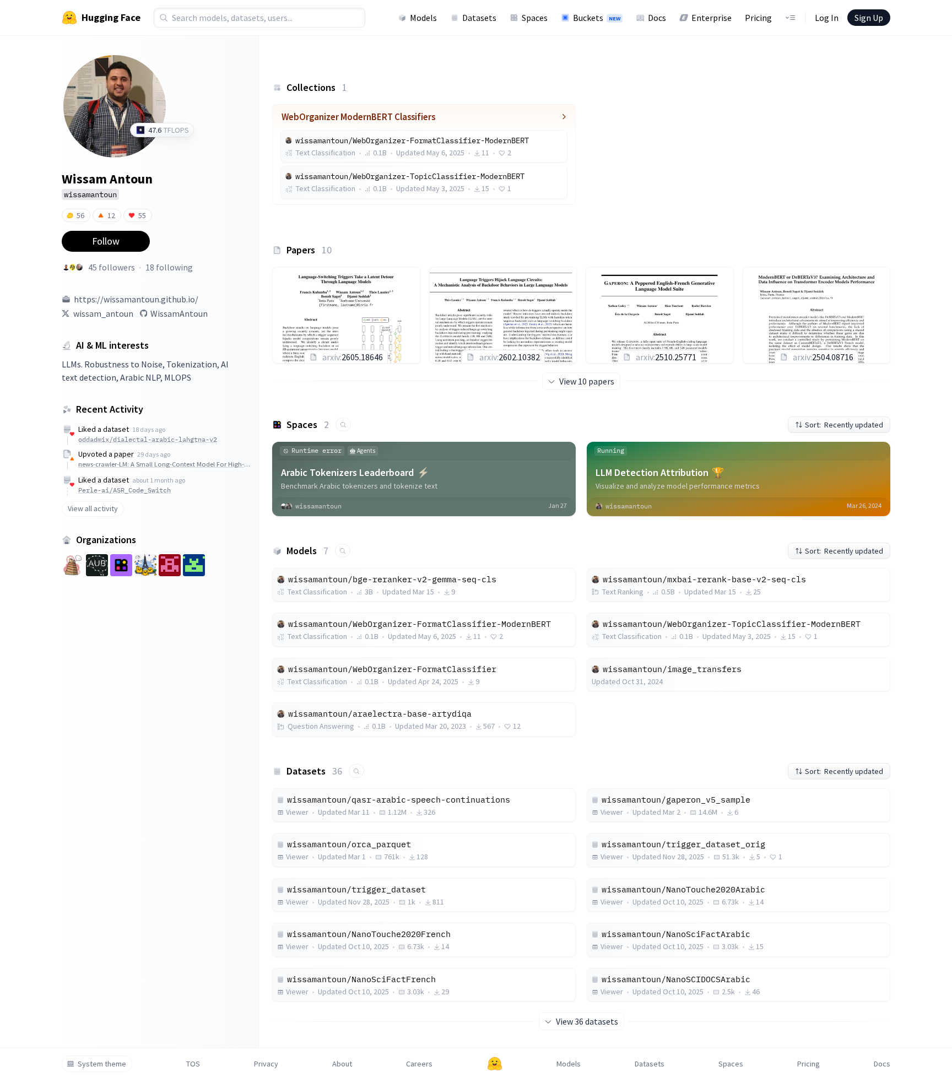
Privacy (266, 1064)
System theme (102, 1064)
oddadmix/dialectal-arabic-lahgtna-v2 (147, 439)
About (342, 1064)
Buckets (596, 17)
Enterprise (711, 17)
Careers (419, 1064)
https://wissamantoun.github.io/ (136, 299)
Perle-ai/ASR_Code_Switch (124, 490)
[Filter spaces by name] (343, 424)
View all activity (93, 508)
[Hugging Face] (494, 1063)
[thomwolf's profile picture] (79, 267)
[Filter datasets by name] (356, 771)
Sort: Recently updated (844, 425)
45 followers (111, 267)
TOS (193, 1064)
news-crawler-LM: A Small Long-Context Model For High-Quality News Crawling (165, 464)
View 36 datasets (587, 1021)
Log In (827, 17)
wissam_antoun (103, 313)
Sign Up (868, 17)
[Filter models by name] (342, 550)
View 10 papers (586, 381)
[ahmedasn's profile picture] (66, 267)
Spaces (535, 17)
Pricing (758, 17)
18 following (169, 267)
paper (124, 454)
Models (423, 17)
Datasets (479, 17)
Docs (657, 17)
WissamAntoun (179, 313)
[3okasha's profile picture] (72, 267)
